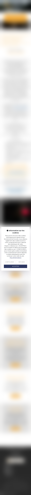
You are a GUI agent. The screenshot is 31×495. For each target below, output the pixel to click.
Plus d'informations (15, 257)
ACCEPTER (15, 266)
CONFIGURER (9, 262)
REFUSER (22, 262)
